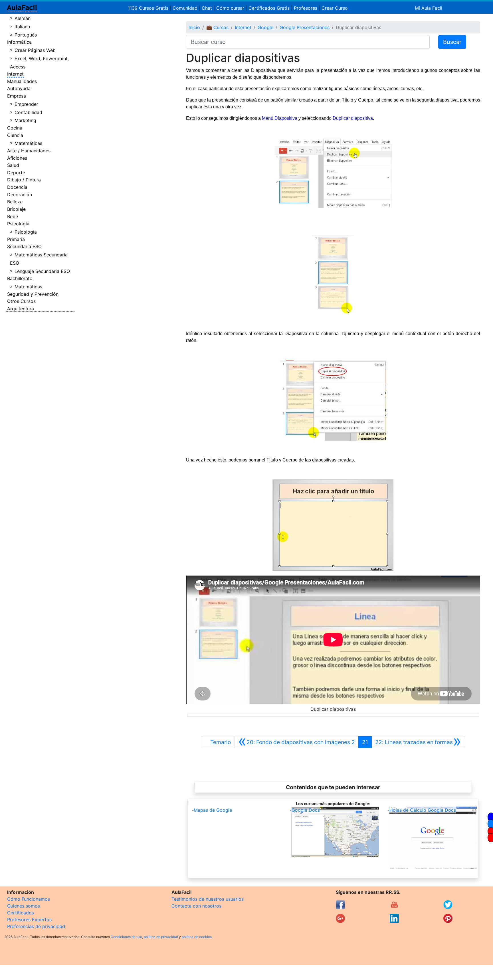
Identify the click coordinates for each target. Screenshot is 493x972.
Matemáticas (28, 143)
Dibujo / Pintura (24, 180)
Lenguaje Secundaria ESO (42, 271)
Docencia (17, 187)
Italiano (22, 26)
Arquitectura (20, 308)
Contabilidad (28, 112)
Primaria (16, 239)
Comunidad (185, 8)
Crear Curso (335, 8)
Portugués (26, 35)
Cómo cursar (230, 8)
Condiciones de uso (126, 937)
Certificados (20, 913)
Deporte (16, 172)
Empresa (16, 96)
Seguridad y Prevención (32, 294)
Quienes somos (23, 906)
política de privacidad (161, 937)
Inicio (194, 27)
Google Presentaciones (305, 27)
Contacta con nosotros (196, 906)
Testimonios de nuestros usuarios (207, 899)
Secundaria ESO (24, 246)
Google (265, 27)
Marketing (25, 120)
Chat (207, 8)
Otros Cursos (21, 301)
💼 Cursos (217, 27)
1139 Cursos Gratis (149, 8)
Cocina (14, 128)
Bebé (12, 216)
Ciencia (15, 135)
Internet (15, 74)
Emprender (26, 104)
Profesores (305, 8)
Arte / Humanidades (28, 150)
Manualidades (22, 81)
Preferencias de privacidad (36, 926)
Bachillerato (20, 278)
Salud (13, 165)
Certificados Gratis (269, 8)
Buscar (452, 42)
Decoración (19, 194)
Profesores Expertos (29, 919)
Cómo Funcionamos (28, 899)
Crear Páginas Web (35, 50)
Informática (19, 42)
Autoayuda (19, 88)
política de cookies (197, 937)
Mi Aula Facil (428, 8)
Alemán (23, 18)
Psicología (18, 223)
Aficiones (17, 158)
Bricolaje (16, 209)
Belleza (15, 201)
